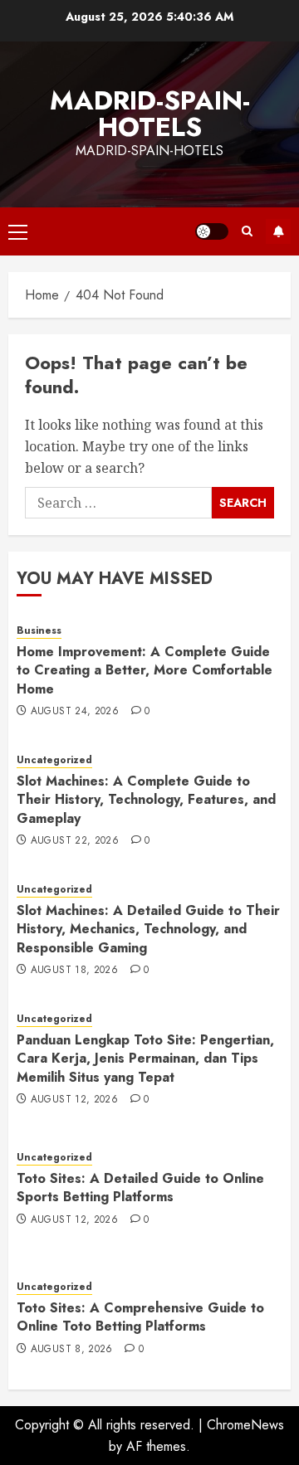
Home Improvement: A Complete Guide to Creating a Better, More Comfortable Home (144, 670)
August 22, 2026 (75, 841)
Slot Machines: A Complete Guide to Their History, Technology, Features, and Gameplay (146, 799)
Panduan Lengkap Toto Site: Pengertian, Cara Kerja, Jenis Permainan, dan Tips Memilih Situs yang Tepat (145, 1058)
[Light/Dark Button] (211, 231)
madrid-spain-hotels (150, 113)
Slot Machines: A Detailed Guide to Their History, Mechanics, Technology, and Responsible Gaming (148, 929)
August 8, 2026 (72, 1349)
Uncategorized (54, 760)
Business (39, 631)
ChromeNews (245, 1424)
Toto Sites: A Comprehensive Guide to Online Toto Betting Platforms (140, 1317)
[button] (17, 231)
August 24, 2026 (75, 711)
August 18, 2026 (74, 970)
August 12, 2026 (74, 1100)
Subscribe (278, 231)
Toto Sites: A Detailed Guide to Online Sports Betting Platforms (140, 1187)
